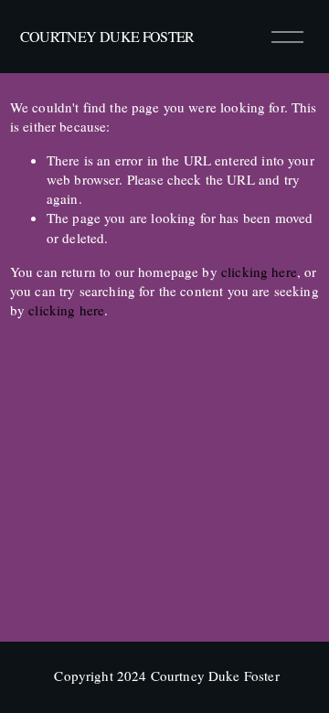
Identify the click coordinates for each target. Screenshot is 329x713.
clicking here (259, 271)
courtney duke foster (107, 36)
